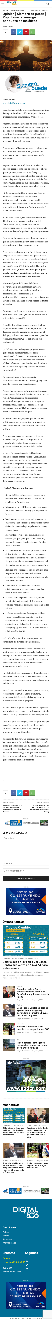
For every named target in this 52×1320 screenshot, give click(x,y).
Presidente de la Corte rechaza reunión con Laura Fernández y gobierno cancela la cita (33, 993)
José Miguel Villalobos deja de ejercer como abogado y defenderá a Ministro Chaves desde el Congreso (32, 1012)
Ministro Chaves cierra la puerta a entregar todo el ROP (33, 1027)
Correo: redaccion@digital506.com (16, 1260)
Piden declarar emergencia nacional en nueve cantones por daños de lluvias (32, 1045)
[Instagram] (27, 1261)
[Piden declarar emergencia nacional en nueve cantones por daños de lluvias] (9, 1045)
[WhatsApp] (32, 32)
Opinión (5, 10)
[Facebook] (13, 32)
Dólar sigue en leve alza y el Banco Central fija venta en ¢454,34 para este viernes (25, 965)
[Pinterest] (26, 32)
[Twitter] (20, 32)
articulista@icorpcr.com (14, 103)
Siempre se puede (17, 10)
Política (19, 986)
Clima (19, 1040)
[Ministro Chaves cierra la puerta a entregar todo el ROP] (9, 1029)
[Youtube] (27, 1269)
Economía (6, 958)
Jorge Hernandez (18, 958)
